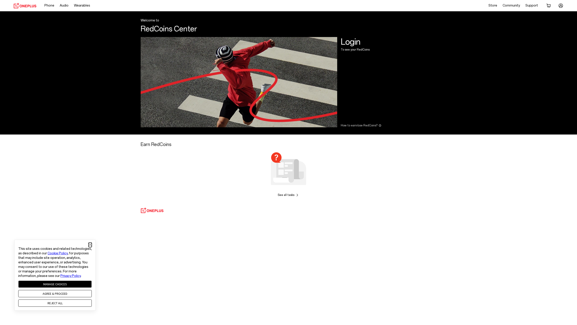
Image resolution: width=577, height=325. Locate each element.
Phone (49, 5)
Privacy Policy (70, 276)
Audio (64, 5)
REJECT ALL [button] (55, 303)
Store (492, 5)
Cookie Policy (58, 253)
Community (511, 5)
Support (531, 5)
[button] (90, 245)
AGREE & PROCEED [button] (55, 294)
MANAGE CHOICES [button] (55, 284)
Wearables (82, 5)
